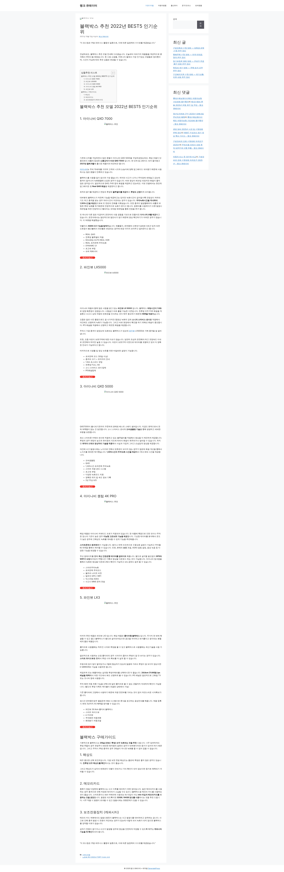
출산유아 (174, 5)
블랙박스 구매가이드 (89, 92)
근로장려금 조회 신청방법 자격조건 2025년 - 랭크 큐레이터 (188, 160)
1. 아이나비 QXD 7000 (92, 79)
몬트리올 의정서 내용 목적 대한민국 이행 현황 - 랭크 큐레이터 (188, 148)
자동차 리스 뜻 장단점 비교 (184, 157)
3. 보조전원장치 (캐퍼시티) (93, 100)
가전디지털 (149, 5)
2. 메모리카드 (88, 97)
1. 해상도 (87, 95)
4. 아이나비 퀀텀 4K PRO (93, 86)
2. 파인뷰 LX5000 (90, 81)
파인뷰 (132, 331)
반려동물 (198, 5)
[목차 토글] (111, 73)
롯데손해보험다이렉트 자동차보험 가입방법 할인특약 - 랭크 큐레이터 (188, 120)
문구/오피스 (186, 5)
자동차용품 (162, 5)
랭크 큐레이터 (88, 5)
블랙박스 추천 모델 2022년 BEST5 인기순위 (97, 76)
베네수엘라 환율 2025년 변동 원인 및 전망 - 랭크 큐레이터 (188, 105)
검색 (175, 19)
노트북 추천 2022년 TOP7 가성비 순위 (96, 857)
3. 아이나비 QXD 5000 (92, 84)
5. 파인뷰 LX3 (89, 89)
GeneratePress (154, 868)
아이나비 (83, 169)
